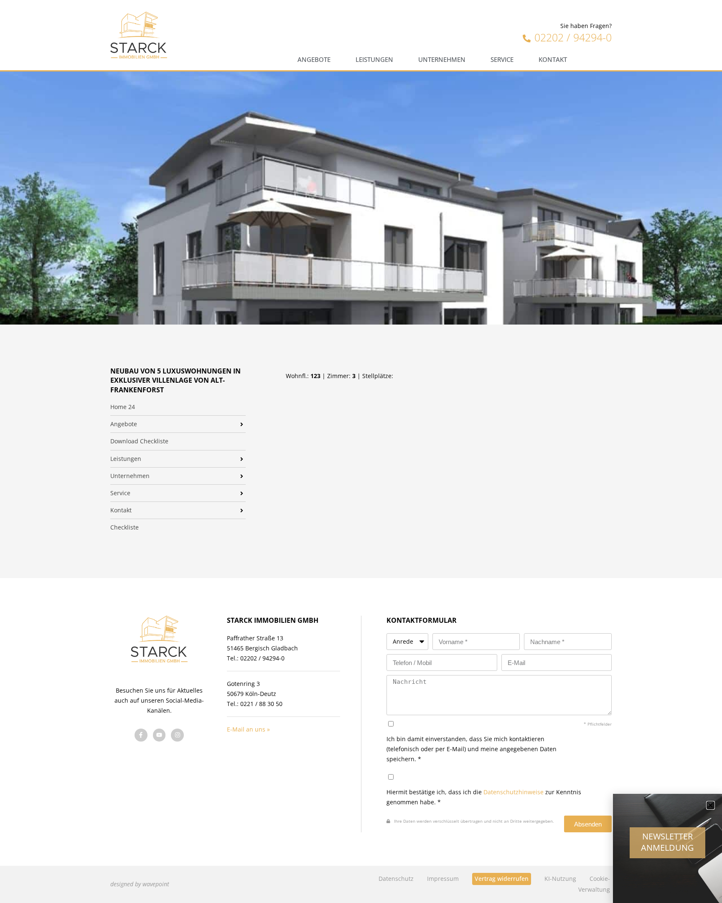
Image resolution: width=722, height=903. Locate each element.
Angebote (313, 59)
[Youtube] (159, 735)
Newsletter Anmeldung (667, 842)
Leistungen (374, 59)
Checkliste (124, 527)
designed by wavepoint (139, 884)
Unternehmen (441, 59)
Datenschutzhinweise (513, 792)
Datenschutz (396, 879)
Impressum (443, 879)
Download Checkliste (139, 441)
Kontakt (553, 59)
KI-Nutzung (560, 879)
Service (502, 59)
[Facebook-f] (141, 735)
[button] (710, 805)
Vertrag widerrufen (502, 879)
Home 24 (122, 407)
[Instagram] (177, 735)
